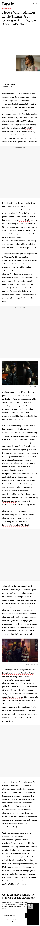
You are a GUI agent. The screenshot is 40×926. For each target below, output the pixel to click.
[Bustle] (8, 4)
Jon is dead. (24, 220)
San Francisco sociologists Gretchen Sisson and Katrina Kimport (18, 673)
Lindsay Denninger (10, 84)
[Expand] (29, 905)
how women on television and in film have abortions (17, 680)
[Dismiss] (36, 905)
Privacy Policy (13, 921)
